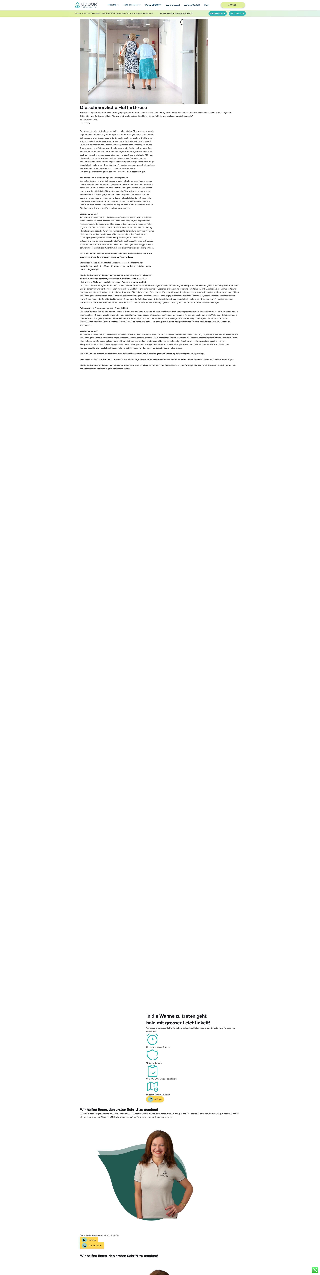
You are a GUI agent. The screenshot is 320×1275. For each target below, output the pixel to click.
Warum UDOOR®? (153, 5)
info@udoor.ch (217, 13)
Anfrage (232, 5)
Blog (206, 5)
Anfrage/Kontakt (192, 5)
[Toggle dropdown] (118, 5)
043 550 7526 (237, 13)
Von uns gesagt (173, 5)
